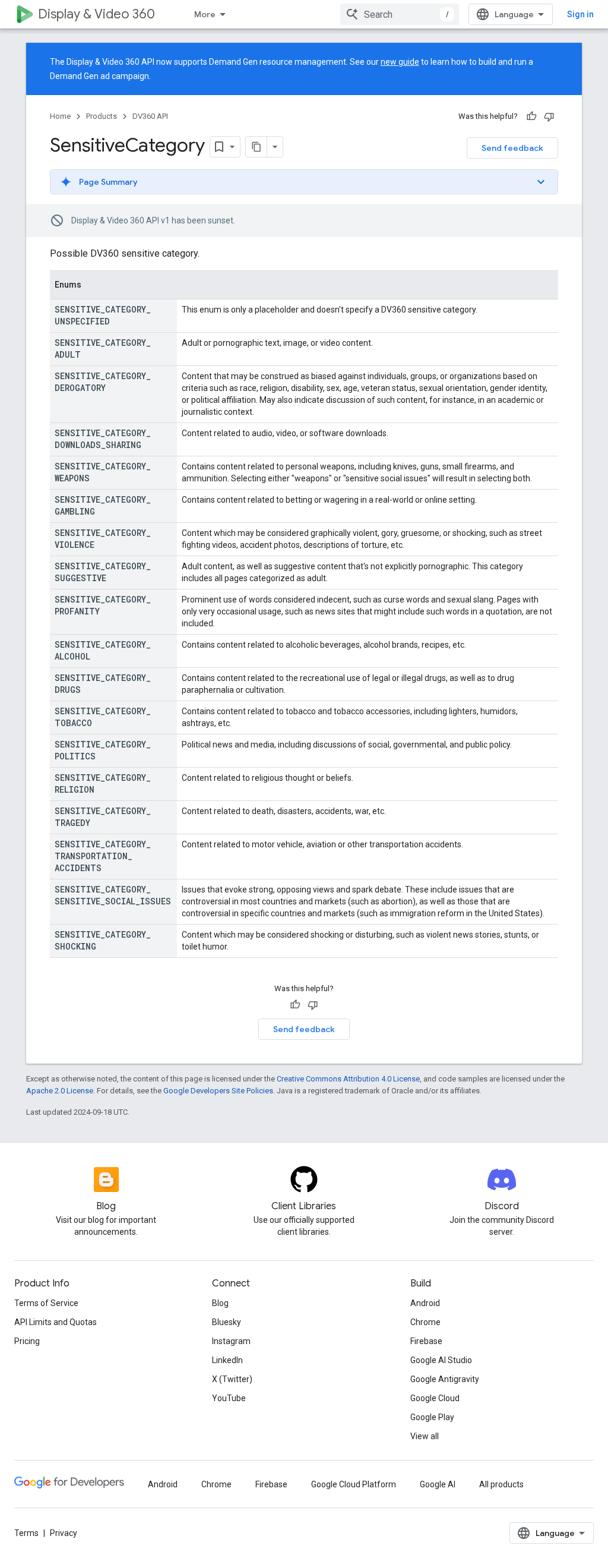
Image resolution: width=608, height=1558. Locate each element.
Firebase (426, 1341)
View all (424, 1436)
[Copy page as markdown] (256, 147)
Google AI (437, 1484)
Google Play (432, 1417)
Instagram (231, 1341)
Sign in (580, 14)
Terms (26, 1533)
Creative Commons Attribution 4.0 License (348, 1078)
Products (101, 116)
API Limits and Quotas (55, 1322)
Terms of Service (46, 1303)
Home (60, 116)
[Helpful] (531, 116)
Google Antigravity (444, 1379)
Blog (220, 1303)
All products (501, 1484)
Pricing (27, 1341)
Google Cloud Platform (353, 1484)
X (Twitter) (232, 1379)
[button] (304, 182)
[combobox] (399, 14)
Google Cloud (435, 1398)
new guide (400, 62)
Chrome (425, 1322)
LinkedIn (227, 1360)
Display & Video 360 (96, 14)
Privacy (63, 1533)
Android (425, 1303)
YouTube (229, 1398)
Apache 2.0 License (59, 1090)
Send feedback (512, 148)
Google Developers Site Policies (218, 1090)
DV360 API (150, 116)
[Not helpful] (549, 116)
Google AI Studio (441, 1360)
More (205, 14)
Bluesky (226, 1322)
